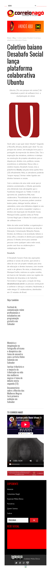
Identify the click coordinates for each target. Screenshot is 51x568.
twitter (16, 563)
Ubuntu (19, 170)
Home (9, 38)
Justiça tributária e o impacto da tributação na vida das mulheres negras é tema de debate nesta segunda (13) (15, 375)
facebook (20, 563)
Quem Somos (12, 508)
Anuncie (10, 489)
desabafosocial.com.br (16, 284)
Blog (14, 38)
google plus (24, 563)
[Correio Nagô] (25, 16)
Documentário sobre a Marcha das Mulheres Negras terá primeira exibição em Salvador (15, 395)
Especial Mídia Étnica (15, 499)
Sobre (9, 513)
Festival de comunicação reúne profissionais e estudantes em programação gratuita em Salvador (15, 315)
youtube (27, 563)
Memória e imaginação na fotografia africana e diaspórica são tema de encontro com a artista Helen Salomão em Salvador (16, 352)
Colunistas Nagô (13, 494)
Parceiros (11, 504)
